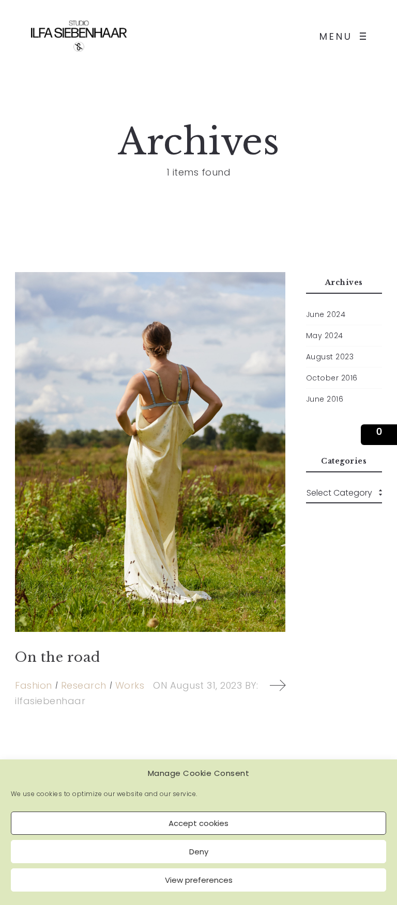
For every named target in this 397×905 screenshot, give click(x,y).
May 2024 (324, 335)
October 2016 (332, 378)
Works (130, 685)
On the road (57, 657)
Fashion (33, 685)
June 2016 (325, 399)
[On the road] (150, 452)
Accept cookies (198, 823)
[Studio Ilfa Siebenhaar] (79, 36)
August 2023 (330, 357)
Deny (198, 851)
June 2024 (326, 314)
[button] (379, 434)
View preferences (199, 880)
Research (83, 685)
